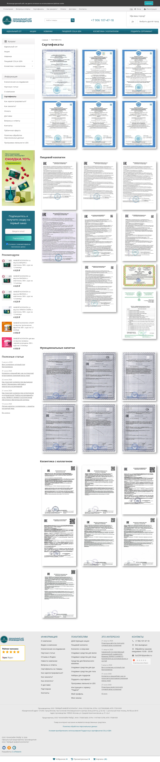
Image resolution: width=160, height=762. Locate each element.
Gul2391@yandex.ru (143, 655)
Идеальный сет (14, 31)
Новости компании (49, 661)
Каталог (12, 41)
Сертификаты (38, 9)
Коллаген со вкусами (80, 649)
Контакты (83, 9)
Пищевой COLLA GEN (71, 31)
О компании (8, 9)
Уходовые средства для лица (83, 657)
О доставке (45, 685)
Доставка (72, 9)
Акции (33, 31)
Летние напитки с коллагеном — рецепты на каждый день (18, 407)
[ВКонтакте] (4, 748)
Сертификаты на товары (51, 669)
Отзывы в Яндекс (48, 657)
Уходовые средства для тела (83, 671)
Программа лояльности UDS (16, 143)
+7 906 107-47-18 (102, 20)
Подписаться (18, 238)
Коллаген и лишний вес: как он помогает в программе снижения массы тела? (18, 374)
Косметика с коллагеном (105, 31)
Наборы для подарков (80, 675)
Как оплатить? (47, 681)
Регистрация (152, 9)
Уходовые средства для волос (84, 653)
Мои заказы (76, 698)
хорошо (149, 3)
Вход (139, 9)
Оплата (63, 9)
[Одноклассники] (9, 748)
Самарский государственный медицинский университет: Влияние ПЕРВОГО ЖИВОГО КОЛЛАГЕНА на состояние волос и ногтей (115, 656)
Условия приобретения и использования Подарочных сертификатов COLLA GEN (80, 731)
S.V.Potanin (16, 752)
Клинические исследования (16, 82)
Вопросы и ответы (23, 9)
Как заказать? (52, 9)
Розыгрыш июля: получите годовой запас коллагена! (112, 688)
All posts (104, 694)
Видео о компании (49, 645)
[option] (18, 178)
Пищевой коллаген (79, 645)
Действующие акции (80, 641)
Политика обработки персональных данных (14, 136)
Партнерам (46, 689)
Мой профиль (77, 694)
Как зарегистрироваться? (15, 101)
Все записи (6, 413)
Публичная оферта (12, 130)
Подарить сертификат (141, 31)
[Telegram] (14, 748)
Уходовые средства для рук (83, 667)
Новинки (48, 31)
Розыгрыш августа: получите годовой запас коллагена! (113, 644)
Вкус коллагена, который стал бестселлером (13, 365)
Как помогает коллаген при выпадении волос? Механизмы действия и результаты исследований (17, 384)
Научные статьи (11, 87)
